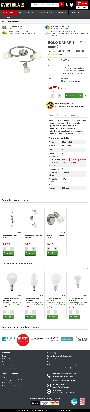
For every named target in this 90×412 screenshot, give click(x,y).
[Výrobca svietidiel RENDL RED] (23, 340)
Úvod (3, 21)
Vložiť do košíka (75, 96)
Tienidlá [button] (61, 12)
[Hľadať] (61, 4)
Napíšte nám (60, 106)
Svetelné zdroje (7, 383)
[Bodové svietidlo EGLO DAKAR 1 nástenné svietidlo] (34, 221)
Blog (3, 377)
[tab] (51, 115)
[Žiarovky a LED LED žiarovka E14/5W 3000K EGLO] (56, 285)
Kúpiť (9, 253)
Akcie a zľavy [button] (8, 12)
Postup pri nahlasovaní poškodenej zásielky (62, 365)
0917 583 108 (63, 376)
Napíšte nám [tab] (75, 115)
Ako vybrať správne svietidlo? (12, 380)
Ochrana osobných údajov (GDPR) (59, 368)
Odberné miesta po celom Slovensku (14, 365)
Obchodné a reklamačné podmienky (59, 356)
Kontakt (4, 356)
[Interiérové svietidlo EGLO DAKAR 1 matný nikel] (12, 221)
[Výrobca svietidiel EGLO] (8, 338)
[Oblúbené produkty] (71, 5)
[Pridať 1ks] (59, 96)
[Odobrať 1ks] (52, 96)
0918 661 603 (64, 380)
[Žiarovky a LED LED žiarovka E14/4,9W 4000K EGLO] (12, 285)
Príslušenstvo (74, 12)
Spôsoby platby (52, 359)
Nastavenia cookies (65, 410)
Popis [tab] (51, 115)
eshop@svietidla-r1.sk (61, 387)
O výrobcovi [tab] (61, 115)
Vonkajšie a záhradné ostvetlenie (13, 386)
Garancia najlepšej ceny (10, 368)
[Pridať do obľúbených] (85, 95)
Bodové (81, 68)
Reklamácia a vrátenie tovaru (57, 362)
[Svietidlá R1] (13, 5)
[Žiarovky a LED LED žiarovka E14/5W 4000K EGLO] (34, 285)
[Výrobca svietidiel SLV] (81, 338)
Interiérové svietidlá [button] (26, 12)
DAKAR (64, 60)
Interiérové (68, 65)
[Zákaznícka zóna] (67, 5)
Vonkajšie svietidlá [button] (45, 12)
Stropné (81, 71)
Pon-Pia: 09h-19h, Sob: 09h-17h (64, 393)
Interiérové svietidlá (13, 21)
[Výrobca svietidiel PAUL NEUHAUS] (52, 339)
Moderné (81, 73)
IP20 (64, 150)
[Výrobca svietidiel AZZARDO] (38, 339)
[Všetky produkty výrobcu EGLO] (83, 42)
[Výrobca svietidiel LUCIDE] (67, 338)
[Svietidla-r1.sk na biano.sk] (82, 401)
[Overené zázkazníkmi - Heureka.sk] (74, 401)
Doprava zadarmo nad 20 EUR (12, 362)
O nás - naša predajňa (9, 359)
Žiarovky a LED (8, 17)
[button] (84, 205)
